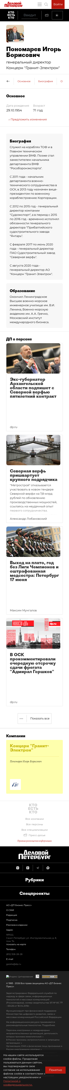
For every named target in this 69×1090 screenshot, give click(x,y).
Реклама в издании (16, 925)
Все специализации (34, 829)
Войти (58, 4)
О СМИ (10, 910)
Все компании (34, 818)
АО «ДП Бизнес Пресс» (19, 905)
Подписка (11, 920)
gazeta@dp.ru (13, 964)
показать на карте (16, 944)
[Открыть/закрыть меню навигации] (39, 4)
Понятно (55, 1070)
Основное (24, 81)
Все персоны (34, 824)
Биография (45, 81)
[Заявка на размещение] (57, 15)
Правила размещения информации (34, 840)
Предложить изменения (28, 119)
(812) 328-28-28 (14, 954)
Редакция (11, 915)
